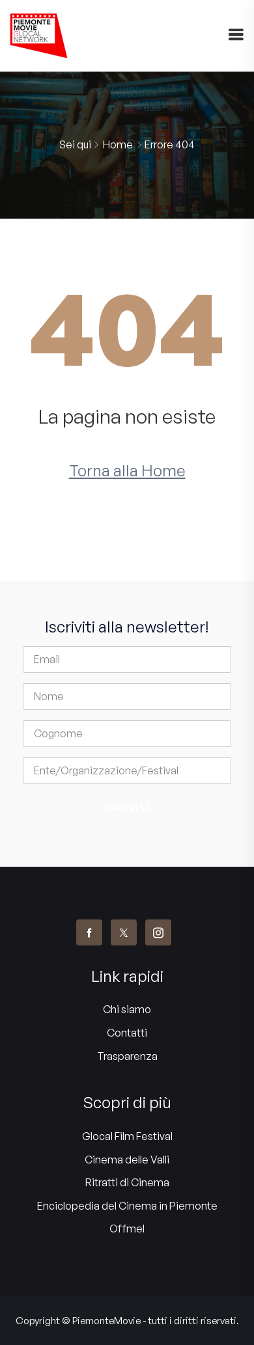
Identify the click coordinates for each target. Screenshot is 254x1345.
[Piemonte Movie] (39, 36)
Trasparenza (127, 1056)
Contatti (127, 1032)
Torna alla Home (127, 470)
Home (118, 144)
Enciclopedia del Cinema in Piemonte (127, 1205)
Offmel (127, 1228)
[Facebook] (89, 932)
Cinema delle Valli (127, 1159)
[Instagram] (158, 932)
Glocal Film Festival (127, 1136)
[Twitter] (124, 932)
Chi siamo (127, 1009)
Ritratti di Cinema (127, 1182)
